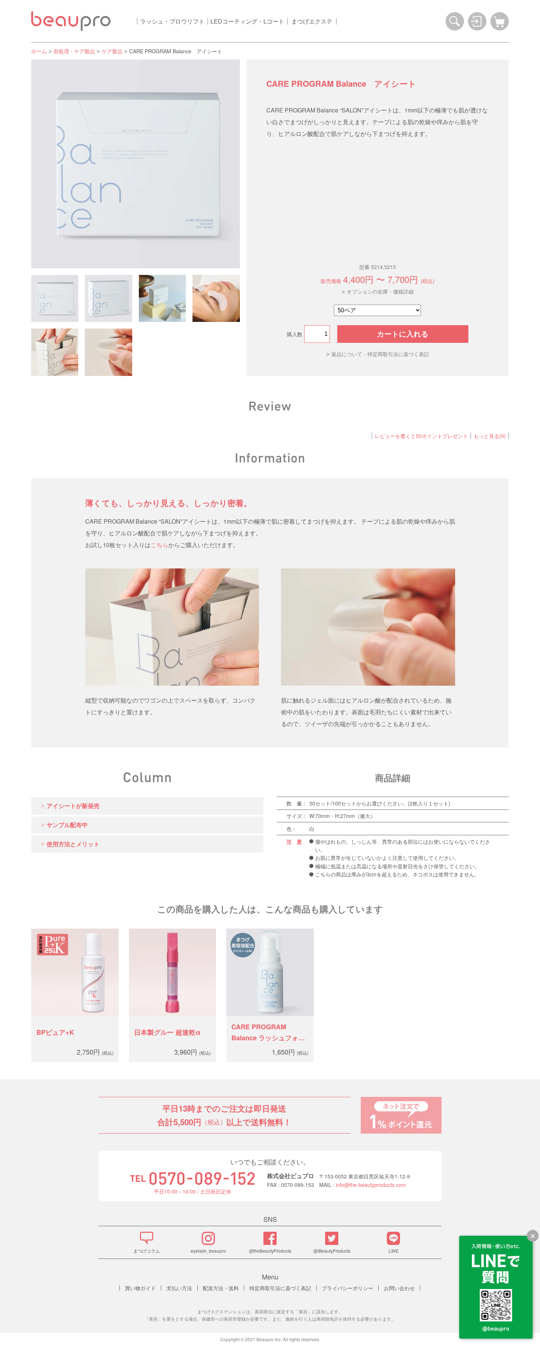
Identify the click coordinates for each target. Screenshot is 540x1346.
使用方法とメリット (73, 844)
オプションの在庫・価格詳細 (380, 291)
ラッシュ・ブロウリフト (172, 21)
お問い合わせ (399, 1288)
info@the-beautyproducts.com (371, 1184)
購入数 (294, 334)
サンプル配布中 (67, 825)
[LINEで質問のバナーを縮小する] (532, 1235)
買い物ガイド (140, 1288)
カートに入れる (402, 334)
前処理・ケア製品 (74, 51)
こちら (159, 545)
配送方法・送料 (221, 1288)
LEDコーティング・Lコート (247, 21)
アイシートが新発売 (73, 805)
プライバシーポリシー (347, 1288)
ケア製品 (112, 51)
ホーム (39, 51)
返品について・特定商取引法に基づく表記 (380, 354)
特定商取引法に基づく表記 (280, 1288)
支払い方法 (179, 1288)
